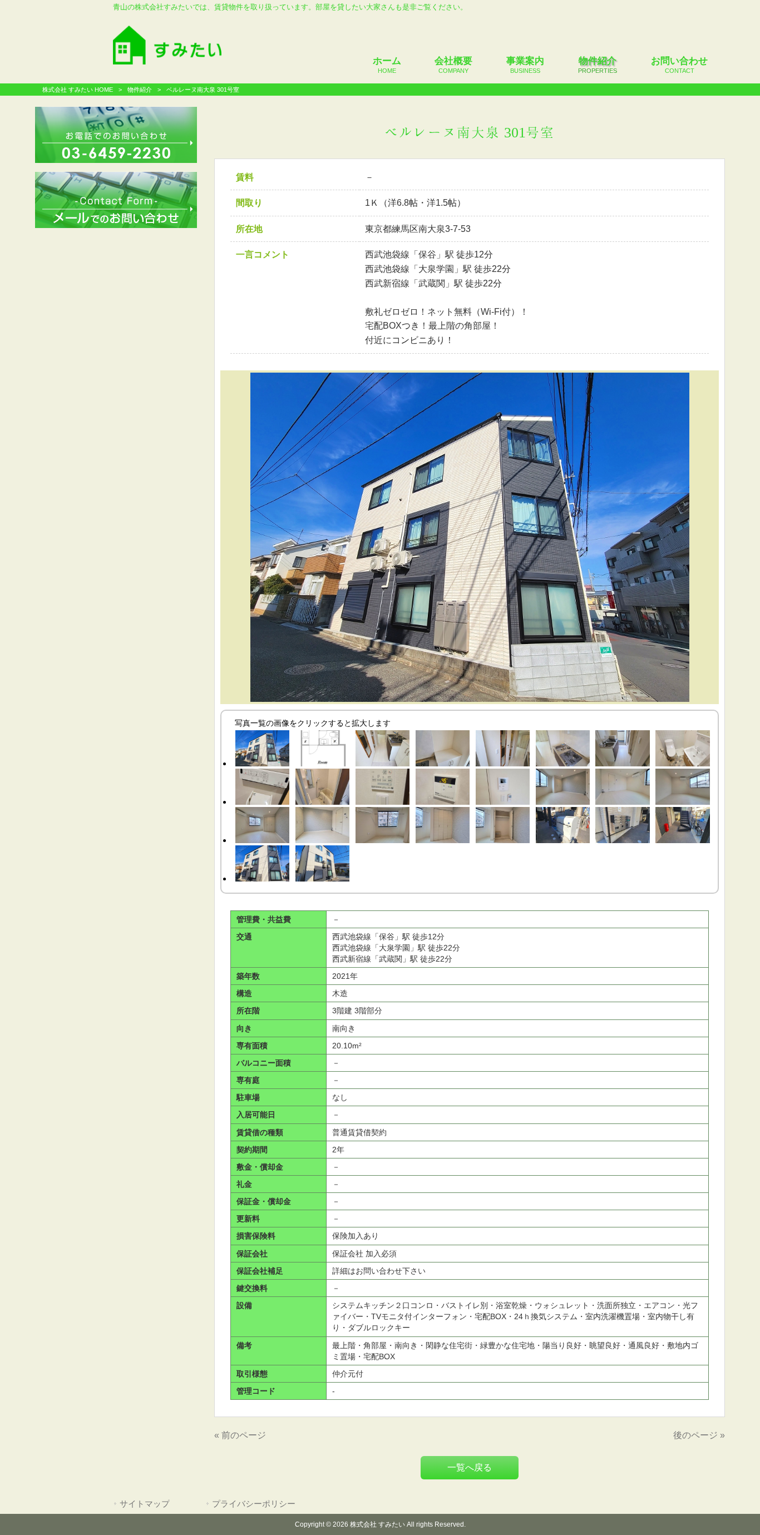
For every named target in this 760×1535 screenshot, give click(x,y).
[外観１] (262, 750)
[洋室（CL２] (502, 827)
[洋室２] (623, 789)
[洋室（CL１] (442, 827)
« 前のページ (240, 1435)
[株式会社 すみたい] (167, 61)
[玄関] (382, 750)
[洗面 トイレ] (683, 750)
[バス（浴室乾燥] (382, 789)
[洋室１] (562, 789)
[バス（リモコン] (442, 789)
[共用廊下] (683, 827)
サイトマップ (145, 1503)
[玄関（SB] (442, 750)
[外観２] (262, 865)
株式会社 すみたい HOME (77, 89)
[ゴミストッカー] (562, 827)
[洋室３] (683, 789)
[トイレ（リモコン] (262, 789)
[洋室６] (382, 827)
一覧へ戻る (469, 1467)
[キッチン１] (562, 750)
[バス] (322, 789)
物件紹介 (139, 89)
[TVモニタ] (502, 789)
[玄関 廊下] (623, 750)
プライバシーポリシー (253, 1503)
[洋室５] (322, 827)
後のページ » (699, 1435)
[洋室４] (262, 827)
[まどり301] (322, 750)
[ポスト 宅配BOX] (623, 827)
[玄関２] (502, 750)
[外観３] (322, 865)
